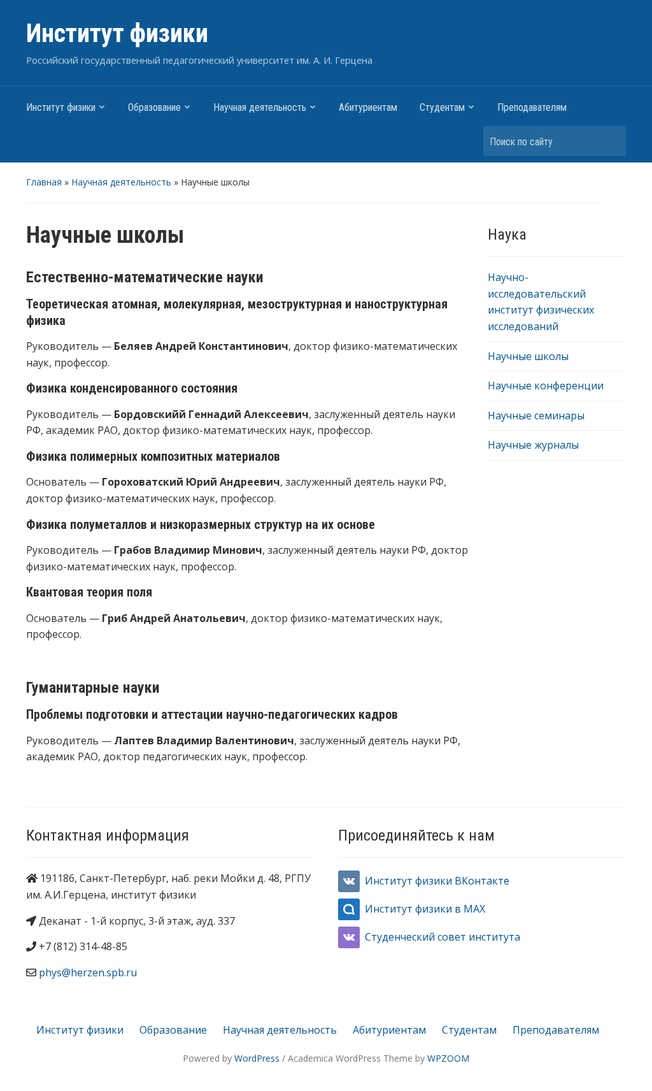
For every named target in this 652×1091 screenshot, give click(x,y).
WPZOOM (448, 1058)
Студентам (442, 107)
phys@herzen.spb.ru (88, 972)
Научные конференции (546, 386)
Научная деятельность (259, 107)
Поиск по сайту (610, 141)
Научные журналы (533, 445)
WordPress (257, 1058)
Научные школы (528, 356)
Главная (44, 182)
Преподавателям (532, 107)
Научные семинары (536, 415)
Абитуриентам (368, 107)
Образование (154, 107)
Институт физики (117, 33)
